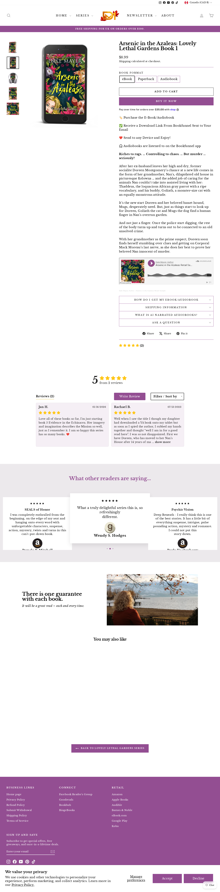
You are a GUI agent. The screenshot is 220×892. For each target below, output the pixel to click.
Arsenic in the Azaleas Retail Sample (151, 291)
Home (62, 15)
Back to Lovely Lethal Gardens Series (112, 748)
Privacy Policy (15, 799)
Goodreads (66, 799)
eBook (127, 79)
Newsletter (140, 15)
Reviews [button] (45, 396)
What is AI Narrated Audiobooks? (166, 315)
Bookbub (65, 804)
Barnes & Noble (122, 810)
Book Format (131, 72)
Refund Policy (15, 804)
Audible (117, 804)
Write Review (129, 396)
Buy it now (166, 101)
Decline (198, 878)
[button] (131, 345)
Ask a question (166, 322)
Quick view (31, 695)
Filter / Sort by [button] (165, 396)
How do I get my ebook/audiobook (166, 299)
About (168, 15)
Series (83, 15)
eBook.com (119, 815)
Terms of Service (17, 820)
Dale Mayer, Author (126, 291)
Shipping (125, 61)
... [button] (161, 442)
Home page (13, 794)
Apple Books (120, 799)
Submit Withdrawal (19, 810)
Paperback (146, 79)
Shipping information (166, 307)
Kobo (115, 826)
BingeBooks (67, 810)
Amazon (117, 794)
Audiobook (168, 79)
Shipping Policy (16, 815)
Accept (167, 878)
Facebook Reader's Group (75, 794)
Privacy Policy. (23, 885)
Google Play (120, 820)
